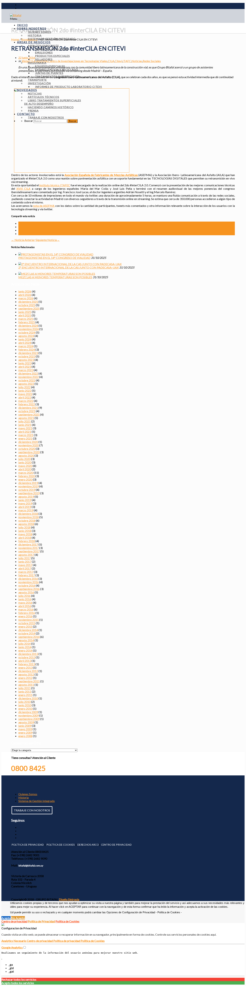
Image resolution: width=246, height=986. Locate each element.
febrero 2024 (26, 349)
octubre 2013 (26, 657)
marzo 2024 (25, 346)
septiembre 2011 (29, 681)
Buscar (28, 120)
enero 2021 (25, 438)
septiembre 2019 (29, 493)
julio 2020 (24, 459)
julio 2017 (24, 558)
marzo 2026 (25, 298)
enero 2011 (25, 695)
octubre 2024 (26, 332)
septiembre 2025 (29, 308)
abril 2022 (24, 397)
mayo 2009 (25, 729)
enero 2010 (25, 708)
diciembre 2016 (28, 578)
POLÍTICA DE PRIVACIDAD (28, 844)
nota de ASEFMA (44, 205)
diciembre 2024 (28, 325)
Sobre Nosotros (31, 28)
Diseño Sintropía (69, 899)
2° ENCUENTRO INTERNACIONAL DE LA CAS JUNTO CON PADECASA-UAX (68, 267)
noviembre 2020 (28, 445)
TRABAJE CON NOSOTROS (32, 810)
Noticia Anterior (23, 240)
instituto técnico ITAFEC (54, 185)
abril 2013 (24, 660)
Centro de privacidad (14, 921)
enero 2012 (25, 677)
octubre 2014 (26, 633)
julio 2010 (24, 701)
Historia (23, 797)
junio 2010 (24, 705)
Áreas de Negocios (34, 42)
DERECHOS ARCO (88, 844)
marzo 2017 (25, 571)
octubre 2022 (26, 380)
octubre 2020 (26, 448)
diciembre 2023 (28, 353)
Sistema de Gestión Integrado (36, 801)
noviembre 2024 (28, 329)
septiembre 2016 (29, 589)
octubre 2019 (26, 489)
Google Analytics (12, 947)
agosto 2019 (26, 496)
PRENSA (33, 110)
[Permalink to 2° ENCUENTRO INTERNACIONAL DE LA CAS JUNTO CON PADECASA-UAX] (70, 264)
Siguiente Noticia (47, 240)
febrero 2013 (26, 664)
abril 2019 (24, 506)
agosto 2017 (26, 554)
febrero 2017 (26, 575)
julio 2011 (24, 688)
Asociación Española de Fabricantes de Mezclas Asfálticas (101, 175)
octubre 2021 (26, 411)
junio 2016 (24, 599)
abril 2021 (24, 431)
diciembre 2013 (28, 654)
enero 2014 (25, 650)
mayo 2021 (25, 428)
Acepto (6, 918)
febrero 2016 (26, 612)
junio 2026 (24, 291)
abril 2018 (24, 537)
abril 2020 (24, 469)
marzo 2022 (25, 400)
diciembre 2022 (28, 373)
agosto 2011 (26, 684)
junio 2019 (24, 500)
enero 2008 (25, 736)
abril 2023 (24, 366)
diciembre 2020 (28, 442)
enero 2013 (25, 667)
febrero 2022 (26, 404)
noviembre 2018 (28, 517)
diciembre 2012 (28, 671)
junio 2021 (24, 424)
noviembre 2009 (28, 715)
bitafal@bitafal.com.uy (31, 865)
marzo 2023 (25, 370)
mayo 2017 (25, 565)
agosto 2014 (26, 640)
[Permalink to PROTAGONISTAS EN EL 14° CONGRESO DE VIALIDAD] (55, 254)
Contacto (26, 114)
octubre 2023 (26, 356)
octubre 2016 (26, 585)
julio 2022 (24, 387)
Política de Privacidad (41, 921)
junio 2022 (24, 390)
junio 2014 (24, 647)
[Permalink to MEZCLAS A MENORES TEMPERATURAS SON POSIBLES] (56, 273)
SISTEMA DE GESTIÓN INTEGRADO (52, 38)
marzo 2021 (25, 435)
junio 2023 (24, 363)
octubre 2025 (26, 305)
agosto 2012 (26, 674)
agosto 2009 (26, 722)
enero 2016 (25, 616)
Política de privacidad (67, 940)
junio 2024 (24, 339)
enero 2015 (25, 626)
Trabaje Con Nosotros (46, 117)
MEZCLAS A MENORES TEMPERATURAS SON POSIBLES (55, 277)
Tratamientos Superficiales (57, 76)
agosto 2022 (26, 383)
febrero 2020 (26, 476)
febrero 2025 (26, 322)
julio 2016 (24, 595)
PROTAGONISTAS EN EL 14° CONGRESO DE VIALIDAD (54, 257)
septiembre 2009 (29, 719)
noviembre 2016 (28, 582)
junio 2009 (24, 725)
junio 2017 (24, 561)
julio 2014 (24, 643)
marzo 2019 (25, 510)
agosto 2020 (26, 455)
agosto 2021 (26, 418)
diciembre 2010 (28, 698)
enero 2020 (25, 479)
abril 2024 (24, 342)
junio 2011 (24, 691)
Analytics (7, 940)
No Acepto (18, 918)
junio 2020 (24, 462)
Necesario (20, 940)
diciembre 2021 (28, 407)
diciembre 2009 (28, 712)
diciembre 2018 (28, 513)
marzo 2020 (25, 472)
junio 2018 (24, 530)
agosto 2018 (26, 524)
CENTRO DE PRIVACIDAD (116, 844)
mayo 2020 (25, 465)
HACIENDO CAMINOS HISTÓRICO (51, 107)
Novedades (27, 90)
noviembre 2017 (28, 548)
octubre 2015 (26, 623)
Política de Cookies (67, 921)
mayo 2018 (25, 534)
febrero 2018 (26, 541)
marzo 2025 (25, 318)
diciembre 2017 (28, 544)
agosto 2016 (26, 592)
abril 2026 (24, 294)
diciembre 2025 (28, 301)
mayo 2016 (25, 602)
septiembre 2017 (29, 551)
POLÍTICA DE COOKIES (60, 844)
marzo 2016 (25, 609)
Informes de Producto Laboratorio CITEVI (68, 86)
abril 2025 (24, 315)
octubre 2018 (26, 520)
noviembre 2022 (28, 377)
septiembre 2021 (29, 414)
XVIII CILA (23, 188)
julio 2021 (24, 421)
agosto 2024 (26, 335)
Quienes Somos (27, 794)
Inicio (22, 25)
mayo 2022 (25, 394)
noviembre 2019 (28, 486)
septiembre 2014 (29, 636)
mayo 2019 (25, 503)
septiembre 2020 (29, 452)
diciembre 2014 (28, 630)
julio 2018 (24, 527)
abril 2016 (24, 606)
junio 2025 (24, 312)
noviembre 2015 (28, 619)
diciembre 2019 (28, 483)
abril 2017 (24, 568)
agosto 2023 (26, 359)
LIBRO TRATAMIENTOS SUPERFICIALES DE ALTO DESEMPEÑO (52, 102)
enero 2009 (25, 732)
